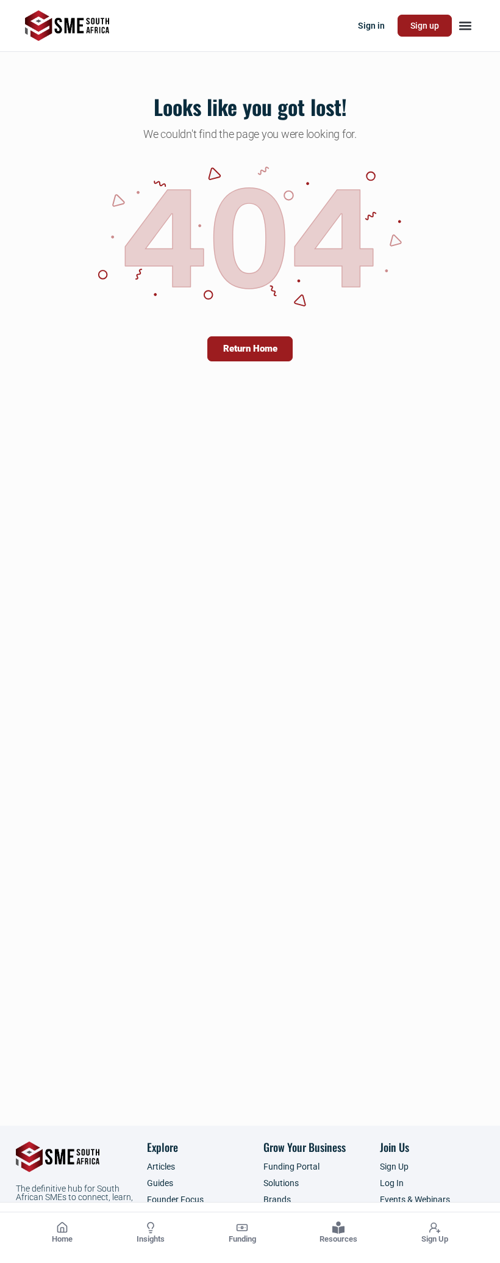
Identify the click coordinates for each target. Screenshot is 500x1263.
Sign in (371, 26)
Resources (338, 1238)
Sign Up (434, 1238)
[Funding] (242, 1227)
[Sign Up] (435, 1227)
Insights (151, 1238)
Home (62, 1238)
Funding (242, 1238)
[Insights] (151, 1227)
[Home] (62, 1227)
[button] (465, 26)
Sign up (424, 26)
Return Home (250, 348)
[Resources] (338, 1227)
